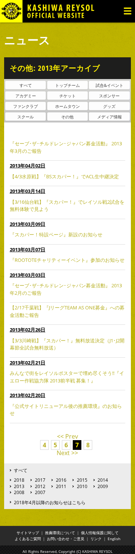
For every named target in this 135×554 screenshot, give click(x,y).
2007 (40, 492)
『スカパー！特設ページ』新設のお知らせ (56, 234)
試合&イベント (109, 85)
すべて (26, 85)
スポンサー (109, 96)
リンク (96, 538)
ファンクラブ (25, 106)
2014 (103, 480)
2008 (19, 492)
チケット (67, 96)
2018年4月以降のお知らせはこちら (50, 502)
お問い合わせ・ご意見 (65, 538)
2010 (82, 486)
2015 (82, 480)
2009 (103, 486)
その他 (67, 116)
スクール (25, 116)
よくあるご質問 (28, 538)
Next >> (67, 453)
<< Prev (67, 436)
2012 (40, 486)
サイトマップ (27, 532)
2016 (61, 480)
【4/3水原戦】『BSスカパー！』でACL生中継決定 (64, 176)
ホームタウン (67, 106)
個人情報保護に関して (99, 532)
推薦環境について (60, 532)
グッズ (109, 106)
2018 (19, 480)
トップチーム (67, 85)
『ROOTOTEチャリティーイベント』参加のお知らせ (67, 260)
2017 (40, 480)
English (114, 538)
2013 (19, 486)
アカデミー (25, 96)
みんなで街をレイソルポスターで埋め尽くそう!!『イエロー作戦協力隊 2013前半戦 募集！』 (67, 377)
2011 (61, 486)
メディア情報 (109, 116)
